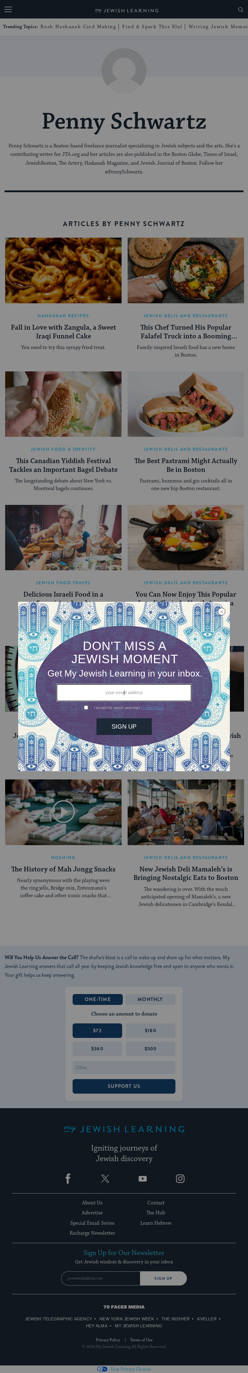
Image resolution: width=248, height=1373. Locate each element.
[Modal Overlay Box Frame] (124, 686)
